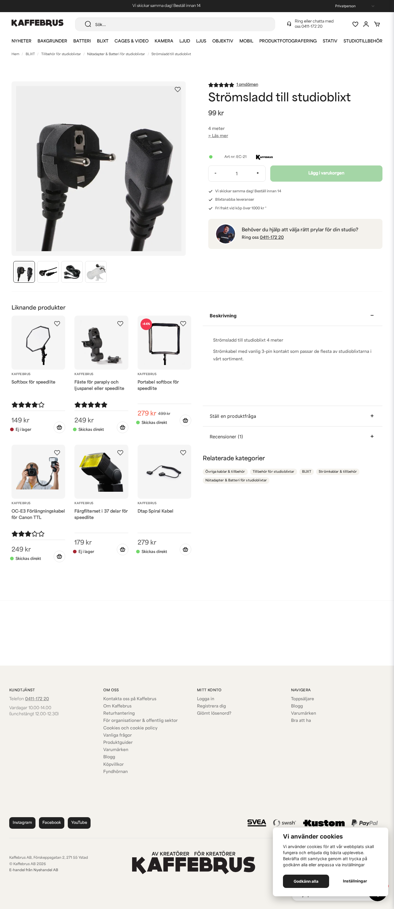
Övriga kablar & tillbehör (225, 472)
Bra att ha (301, 721)
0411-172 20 (311, 27)
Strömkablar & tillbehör (338, 472)
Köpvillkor (113, 765)
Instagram (22, 823)
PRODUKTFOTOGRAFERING (288, 41)
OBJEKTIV (222, 41)
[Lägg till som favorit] (355, 24)
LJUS (201, 41)
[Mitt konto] (366, 24)
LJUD (184, 41)
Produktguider (118, 743)
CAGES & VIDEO (132, 41)
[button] (177, 89)
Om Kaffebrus (117, 706)
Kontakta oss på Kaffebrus (129, 699)
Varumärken (115, 750)
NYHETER (21, 41)
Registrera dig (211, 706)
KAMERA (164, 41)
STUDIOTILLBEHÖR (363, 41)
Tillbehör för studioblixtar (61, 54)
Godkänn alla (306, 881)
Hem (15, 54)
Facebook (51, 823)
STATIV (330, 41)
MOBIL (246, 41)
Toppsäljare (302, 699)
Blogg (109, 757)
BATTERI (82, 41)
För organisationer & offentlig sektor (140, 721)
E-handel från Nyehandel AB (33, 870)
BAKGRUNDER (52, 41)
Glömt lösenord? (214, 713)
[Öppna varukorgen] (377, 24)
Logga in (205, 699)
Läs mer (220, 136)
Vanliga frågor (117, 735)
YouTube (79, 823)
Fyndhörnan (115, 772)
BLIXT (102, 41)
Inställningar (355, 881)
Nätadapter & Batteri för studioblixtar (116, 54)
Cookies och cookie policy (130, 728)
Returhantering (119, 713)
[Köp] (122, 427)
